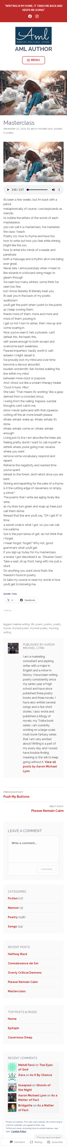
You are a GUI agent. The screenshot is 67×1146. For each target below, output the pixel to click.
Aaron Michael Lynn (42, 128)
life (32, 624)
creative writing (21, 624)
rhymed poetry (39, 628)
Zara (21, 1075)
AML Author (33, 49)
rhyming (53, 628)
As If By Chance (41, 1075)
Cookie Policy (18, 1131)
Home (12, 1019)
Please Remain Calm (23, 982)
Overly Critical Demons (25, 972)
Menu (35, 60)
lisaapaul (24, 1085)
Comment (46, 869)
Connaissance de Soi (23, 963)
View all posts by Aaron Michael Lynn (40, 766)
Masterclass (17, 991)
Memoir (13, 908)
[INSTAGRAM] (37, 15)
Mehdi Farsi (26, 1065)
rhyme (7, 628)
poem (39, 624)
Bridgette (25, 1105)
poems (48, 624)
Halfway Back (17, 954)
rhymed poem (20, 628)
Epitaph (13, 1028)
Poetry (10, 132)
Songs (12, 926)
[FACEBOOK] (30, 15)
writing (7, 632)
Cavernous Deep (20, 1037)
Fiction (13, 898)
